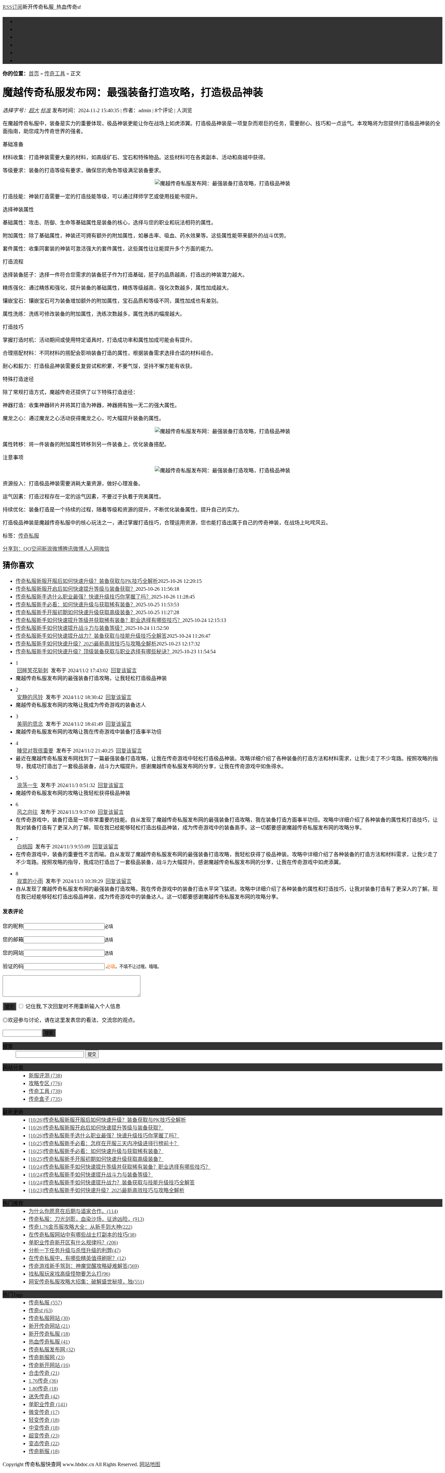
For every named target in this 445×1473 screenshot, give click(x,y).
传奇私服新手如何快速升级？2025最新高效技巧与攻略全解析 (86, 643)
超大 (34, 110)
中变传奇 (44, 1428)
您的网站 (13, 953)
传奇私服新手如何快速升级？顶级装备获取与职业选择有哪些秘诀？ (94, 651)
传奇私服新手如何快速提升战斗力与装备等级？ (70, 628)
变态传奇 (44, 1443)
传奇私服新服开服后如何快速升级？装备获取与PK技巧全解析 (87, 581)
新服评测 (26, 29)
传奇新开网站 (49, 1365)
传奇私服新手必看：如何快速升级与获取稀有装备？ (76, 604)
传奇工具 (26, 45)
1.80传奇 (43, 1388)
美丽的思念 (30, 724)
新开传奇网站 (49, 1326)
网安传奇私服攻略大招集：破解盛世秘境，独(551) (86, 1281)
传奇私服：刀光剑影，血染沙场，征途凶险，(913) (86, 1219)
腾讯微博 (73, 549)
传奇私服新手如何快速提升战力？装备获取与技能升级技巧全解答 (91, 636)
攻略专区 (26, 37)
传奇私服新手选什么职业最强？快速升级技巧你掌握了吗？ (83, 597)
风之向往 (27, 812)
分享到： (13, 549)
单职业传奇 (48, 1404)
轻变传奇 (44, 1420)
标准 (45, 110)
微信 (104, 549)
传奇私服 (28, 536)
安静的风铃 (30, 697)
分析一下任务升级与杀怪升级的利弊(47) (75, 1250)
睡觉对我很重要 (35, 750)
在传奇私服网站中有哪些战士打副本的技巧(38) (82, 1235)
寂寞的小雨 (30, 881)
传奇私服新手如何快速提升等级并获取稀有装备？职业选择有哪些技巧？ (99, 620)
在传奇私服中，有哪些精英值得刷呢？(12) (77, 1258)
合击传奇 (44, 1373)
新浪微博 (52, 549)
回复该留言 (124, 670)
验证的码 (13, 966)
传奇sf (40, 1310)
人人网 (91, 549)
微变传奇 (44, 1412)
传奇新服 (44, 1451)
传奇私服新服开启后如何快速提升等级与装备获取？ (76, 589)
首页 (21, 21)
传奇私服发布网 (52, 1349)
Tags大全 (26, 60)
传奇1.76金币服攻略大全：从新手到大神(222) (80, 1227)
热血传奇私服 (49, 1341)
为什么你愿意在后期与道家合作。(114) (73, 1211)
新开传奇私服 (49, 1334)
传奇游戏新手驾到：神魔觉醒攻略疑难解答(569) (84, 1266)
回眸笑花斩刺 (32, 670)
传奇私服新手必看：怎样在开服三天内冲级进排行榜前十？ (104, 1143)
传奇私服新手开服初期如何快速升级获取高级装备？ (76, 612)
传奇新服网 (47, 1357)
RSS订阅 (12, 7)
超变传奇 (44, 1435)
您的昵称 (13, 926)
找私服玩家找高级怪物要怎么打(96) (69, 1274)
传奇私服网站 (49, 1318)
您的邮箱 (13, 939)
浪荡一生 (27, 785)
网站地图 (149, 1464)
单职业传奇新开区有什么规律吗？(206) (73, 1242)
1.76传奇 (43, 1381)
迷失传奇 (44, 1396)
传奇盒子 (26, 52)
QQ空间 (32, 549)
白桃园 (25, 846)
